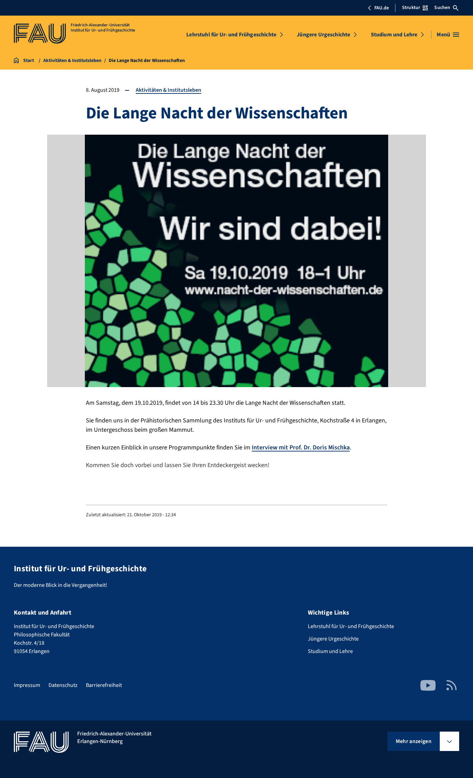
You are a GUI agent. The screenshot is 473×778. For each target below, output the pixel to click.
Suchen (442, 7)
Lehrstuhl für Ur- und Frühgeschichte (231, 34)
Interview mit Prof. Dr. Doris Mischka (301, 447)
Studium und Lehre (394, 34)
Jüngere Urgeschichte (323, 34)
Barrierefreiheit (104, 685)
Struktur (411, 7)
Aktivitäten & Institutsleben (168, 90)
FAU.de (381, 8)
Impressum (27, 685)
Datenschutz (63, 685)
